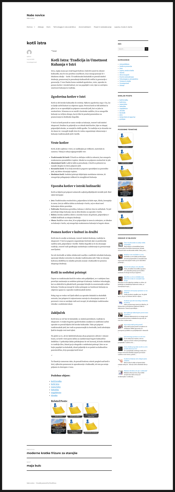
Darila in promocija (126, 66)
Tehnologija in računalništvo (64, 27)
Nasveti (122, 73)
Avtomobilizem (85, 27)
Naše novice (36, 15)
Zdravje (41, 27)
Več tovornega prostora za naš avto (134, 336)
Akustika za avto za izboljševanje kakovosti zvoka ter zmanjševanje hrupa (134, 278)
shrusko (54, 395)
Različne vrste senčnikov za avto (134, 254)
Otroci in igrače (124, 75)
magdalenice (56, 393)
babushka (55, 390)
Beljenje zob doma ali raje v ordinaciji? (135, 371)
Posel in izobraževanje (103, 27)
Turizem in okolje (125, 81)
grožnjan (122, 119)
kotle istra (55, 384)
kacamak (122, 113)
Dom (48, 27)
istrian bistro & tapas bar (127, 117)
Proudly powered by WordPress (46, 483)
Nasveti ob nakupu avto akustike (134, 267)
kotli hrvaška (56, 381)
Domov (30, 27)
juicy (121, 115)
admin (29, 56)
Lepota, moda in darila (123, 27)
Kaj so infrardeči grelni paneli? (133, 324)
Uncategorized (32, 62)
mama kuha (56, 387)
